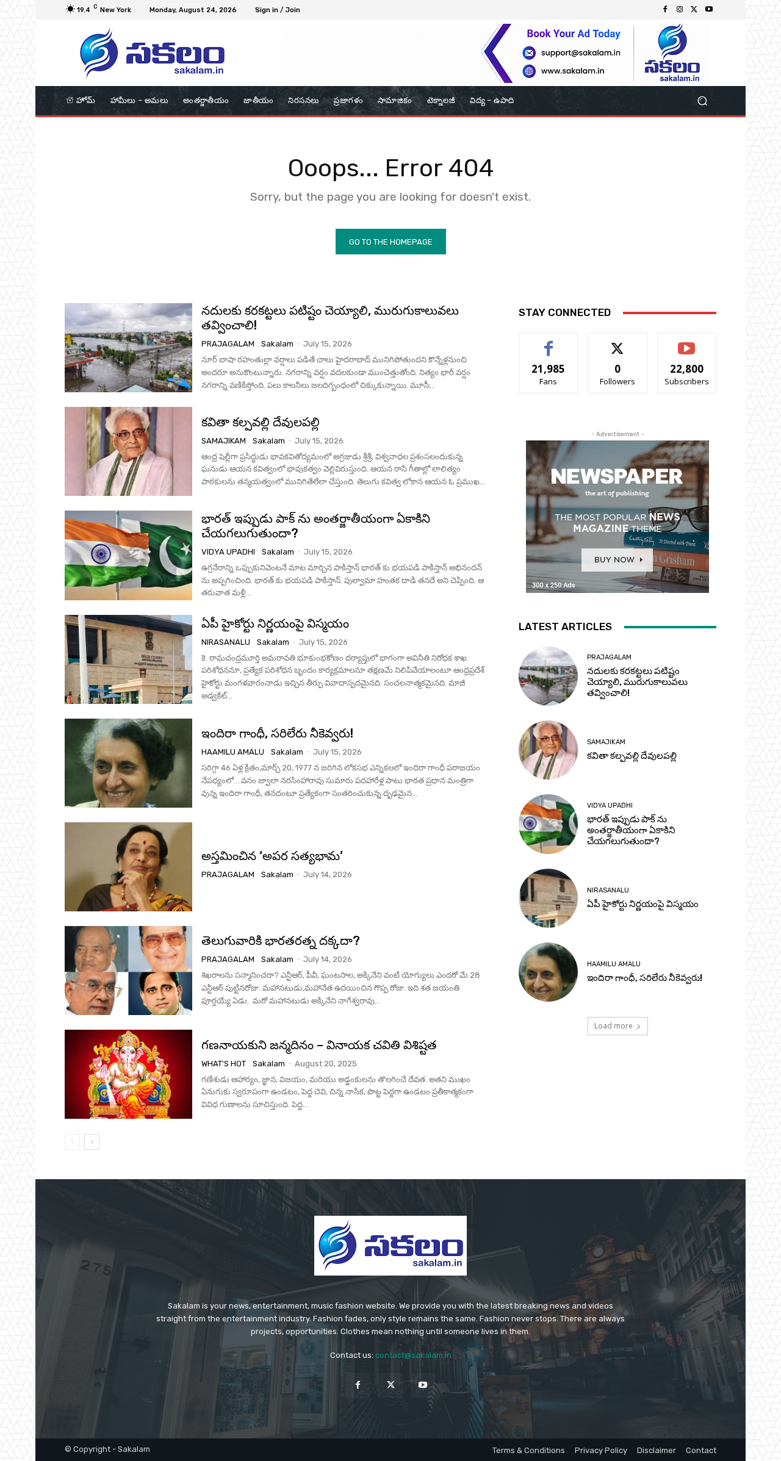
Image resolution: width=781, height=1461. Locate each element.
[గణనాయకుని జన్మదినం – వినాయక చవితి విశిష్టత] (128, 1074)
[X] (694, 9)
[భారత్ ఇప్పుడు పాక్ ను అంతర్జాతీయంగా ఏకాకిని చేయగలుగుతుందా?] (128, 555)
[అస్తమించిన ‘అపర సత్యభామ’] (128, 866)
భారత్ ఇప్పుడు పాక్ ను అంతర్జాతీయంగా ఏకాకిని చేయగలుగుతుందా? (315, 525)
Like (549, 341)
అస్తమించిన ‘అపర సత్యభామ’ (272, 856)
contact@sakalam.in (413, 1355)
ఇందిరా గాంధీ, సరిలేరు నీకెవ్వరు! (277, 733)
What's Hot (223, 1064)
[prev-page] (72, 1142)
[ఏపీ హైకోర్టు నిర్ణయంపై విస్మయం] (128, 659)
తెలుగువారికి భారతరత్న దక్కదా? (280, 940)
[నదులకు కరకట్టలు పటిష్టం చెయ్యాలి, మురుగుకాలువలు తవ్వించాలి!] (128, 347)
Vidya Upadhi (228, 552)
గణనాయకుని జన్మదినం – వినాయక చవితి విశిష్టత (319, 1045)
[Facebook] (665, 9)
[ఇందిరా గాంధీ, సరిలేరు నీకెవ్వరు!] (128, 763)
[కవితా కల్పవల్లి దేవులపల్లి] (128, 451)
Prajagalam (227, 344)
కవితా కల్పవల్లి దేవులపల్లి (260, 422)
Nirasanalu (225, 642)
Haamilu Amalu (232, 752)
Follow (617, 341)
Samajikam (223, 441)
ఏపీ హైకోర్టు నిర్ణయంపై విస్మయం (275, 623)
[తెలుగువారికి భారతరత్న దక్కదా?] (128, 970)
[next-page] (91, 1142)
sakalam (277, 343)
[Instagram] (679, 9)
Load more (613, 1026)
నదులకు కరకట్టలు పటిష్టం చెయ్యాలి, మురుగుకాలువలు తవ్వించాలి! (637, 682)
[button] (702, 101)
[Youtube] (709, 9)
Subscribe (687, 341)
